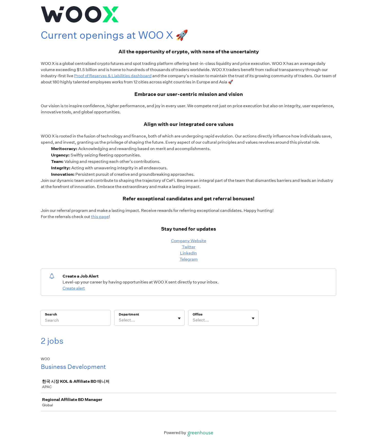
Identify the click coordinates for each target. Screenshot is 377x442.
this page (100, 216)
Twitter (188, 246)
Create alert (74, 288)
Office (198, 314)
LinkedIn (188, 253)
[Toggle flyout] (179, 318)
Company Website (188, 240)
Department (129, 314)
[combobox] (119, 320)
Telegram (189, 259)
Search (51, 314)
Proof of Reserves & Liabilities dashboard (113, 75)
